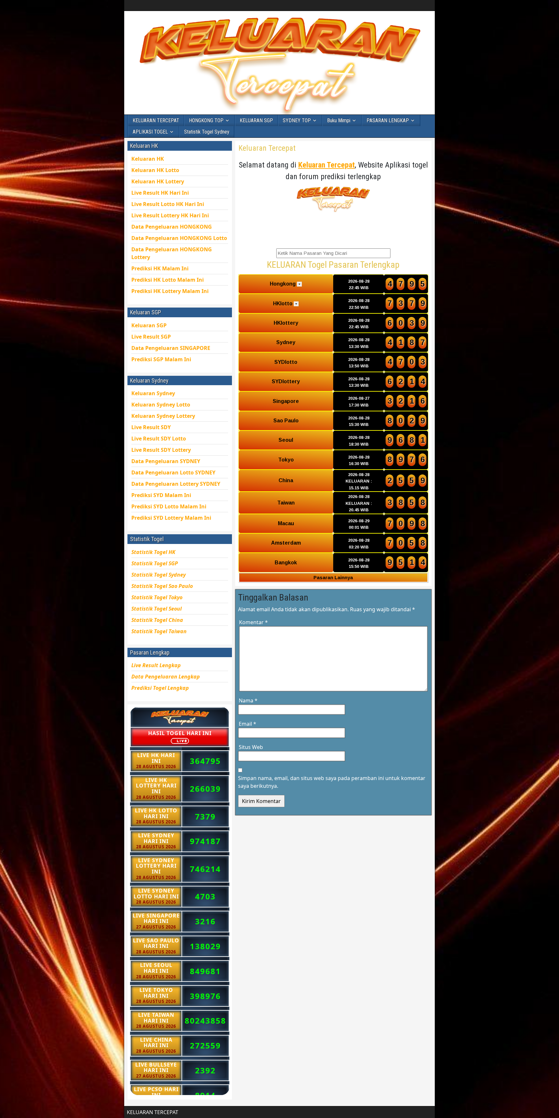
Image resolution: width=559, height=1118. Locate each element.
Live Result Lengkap (156, 665)
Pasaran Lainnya (333, 577)
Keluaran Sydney (153, 393)
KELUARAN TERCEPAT (156, 120)
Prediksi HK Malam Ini (170, 291)
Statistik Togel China (157, 620)
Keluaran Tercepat (267, 148)
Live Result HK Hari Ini (167, 204)
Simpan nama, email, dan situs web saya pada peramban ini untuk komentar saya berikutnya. (331, 782)
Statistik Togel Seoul (156, 608)
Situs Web (251, 747)
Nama (248, 700)
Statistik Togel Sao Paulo (162, 586)
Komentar (253, 622)
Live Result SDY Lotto (158, 438)
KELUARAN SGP (256, 120)
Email (247, 723)
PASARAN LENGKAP (388, 120)
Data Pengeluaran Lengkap (165, 676)
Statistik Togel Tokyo (156, 597)
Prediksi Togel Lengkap (160, 687)
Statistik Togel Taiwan (159, 631)
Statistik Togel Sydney (206, 132)
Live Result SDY (161, 449)
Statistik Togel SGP (154, 563)
